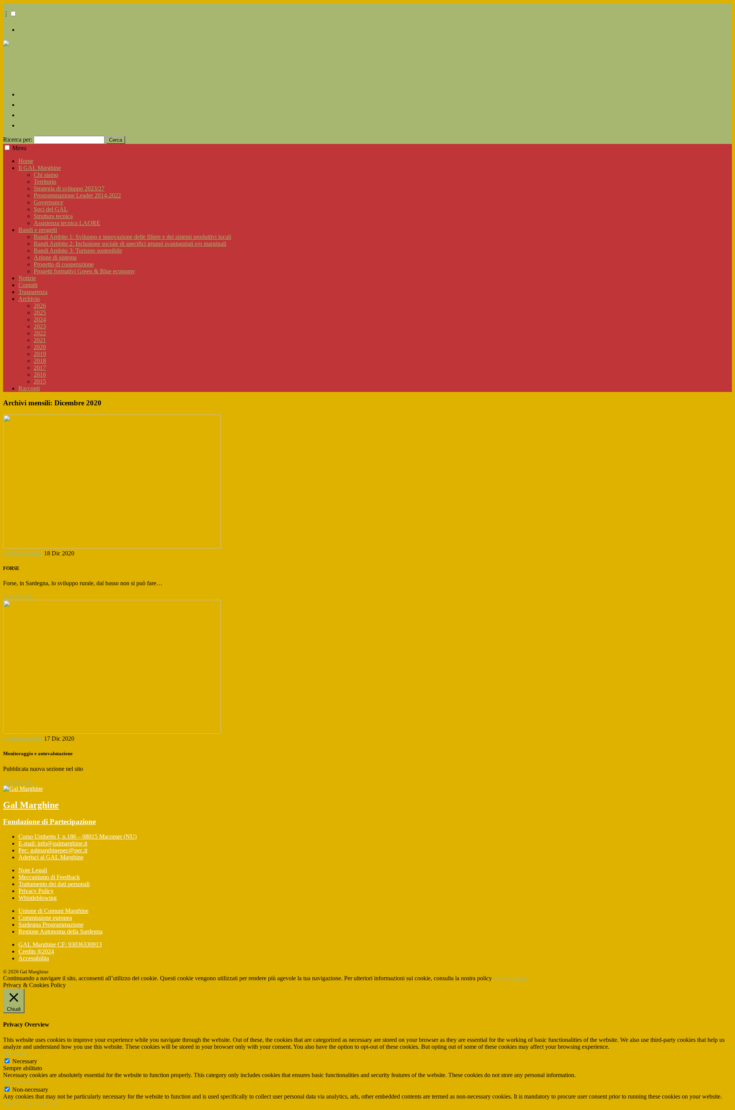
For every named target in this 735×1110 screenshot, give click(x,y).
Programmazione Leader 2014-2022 (77, 195)
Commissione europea (45, 917)
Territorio (45, 181)
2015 (40, 381)
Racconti (29, 388)
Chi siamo (46, 174)
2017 (40, 367)
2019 (40, 354)
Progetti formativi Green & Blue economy (84, 271)
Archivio (29, 298)
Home (25, 161)
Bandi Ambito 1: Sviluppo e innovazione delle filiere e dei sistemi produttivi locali (132, 236)
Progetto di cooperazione (64, 264)
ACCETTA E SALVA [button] (30, 1103)
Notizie (27, 278)
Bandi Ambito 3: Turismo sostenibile (78, 250)
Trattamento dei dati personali (54, 884)
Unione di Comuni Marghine (53, 911)
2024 (40, 319)
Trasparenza (32, 292)
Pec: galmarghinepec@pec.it (52, 850)
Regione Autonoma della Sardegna (60, 931)
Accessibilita (33, 958)
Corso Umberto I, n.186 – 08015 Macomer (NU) (77, 836)
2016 (40, 374)
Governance (48, 202)
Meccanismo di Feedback (49, 877)
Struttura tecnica (53, 216)
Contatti (28, 285)
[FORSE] (112, 546)
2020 (40, 347)
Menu (19, 148)
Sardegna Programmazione (50, 924)
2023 (40, 326)
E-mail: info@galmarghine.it (52, 843)
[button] (13, 13)
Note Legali (32, 870)
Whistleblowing (37, 898)
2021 (40, 340)
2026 (40, 305)
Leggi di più (19, 596)
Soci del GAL (51, 209)
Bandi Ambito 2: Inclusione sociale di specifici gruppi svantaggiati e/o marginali (130, 243)
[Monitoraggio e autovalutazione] (112, 731)
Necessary (24, 1061)
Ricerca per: (17, 139)
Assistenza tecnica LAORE (67, 223)
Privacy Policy (36, 891)
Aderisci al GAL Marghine (50, 857)
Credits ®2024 (36, 951)
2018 (40, 360)
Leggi (520, 978)
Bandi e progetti (37, 230)
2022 (40, 333)
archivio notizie (22, 553)
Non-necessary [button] (21, 1082)
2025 (40, 312)
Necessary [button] (15, 1053)
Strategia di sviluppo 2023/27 (69, 188)
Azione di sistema (55, 257)
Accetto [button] (502, 978)
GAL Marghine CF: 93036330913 (60, 944)
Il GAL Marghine (39, 168)
